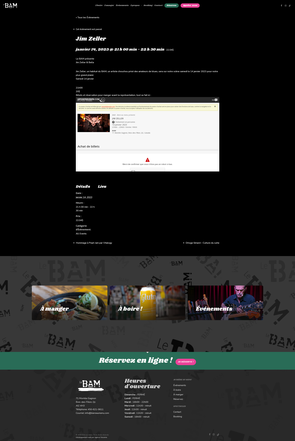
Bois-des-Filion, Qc (86, 402)
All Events (81, 233)
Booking (177, 416)
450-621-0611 (95, 409)
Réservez (178, 399)
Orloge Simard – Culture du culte (202, 242)
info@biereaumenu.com (97, 413)
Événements (179, 385)
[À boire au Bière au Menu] (147, 303)
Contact (177, 411)
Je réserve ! (186, 362)
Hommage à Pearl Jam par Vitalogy (94, 242)
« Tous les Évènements (87, 17)
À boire (177, 389)
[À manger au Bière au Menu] (69, 303)
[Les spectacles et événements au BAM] (225, 303)
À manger (178, 394)
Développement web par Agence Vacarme (91, 437)
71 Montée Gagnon (86, 398)
